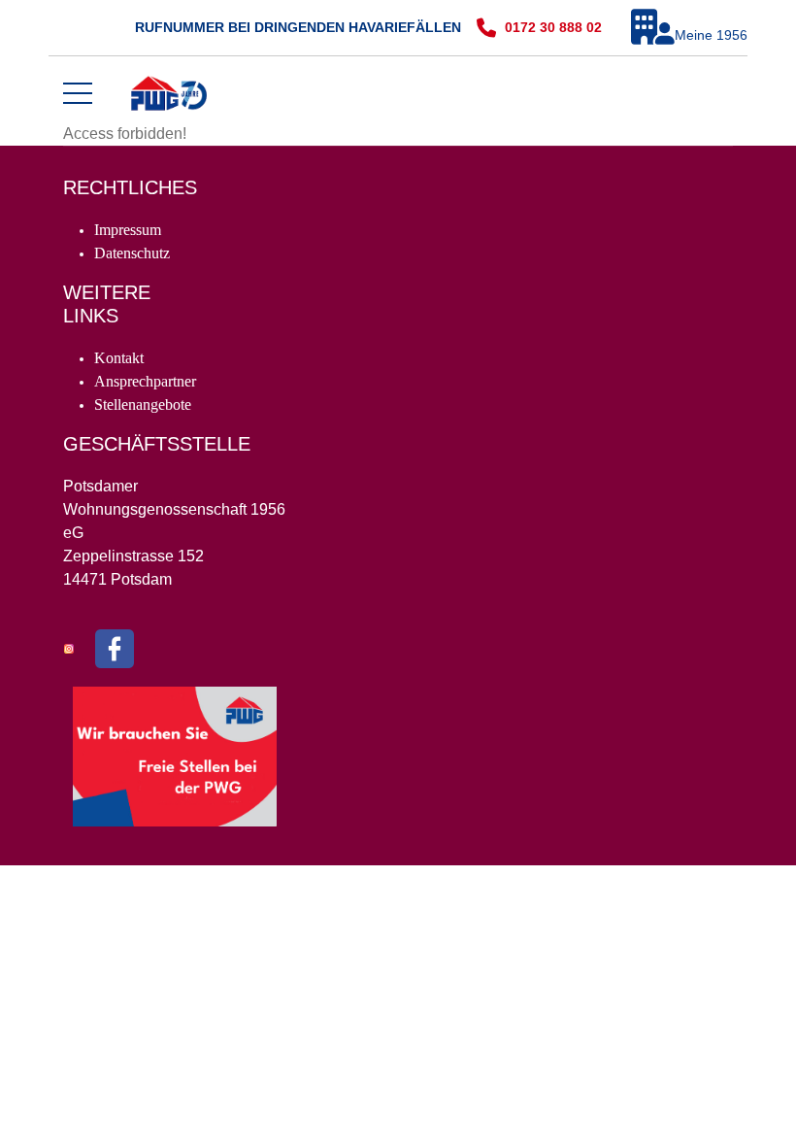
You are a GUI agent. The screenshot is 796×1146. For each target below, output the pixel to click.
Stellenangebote (142, 404)
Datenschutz (132, 253)
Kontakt (119, 358)
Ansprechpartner (145, 381)
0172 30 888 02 (553, 27)
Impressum (127, 229)
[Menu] (77, 93)
